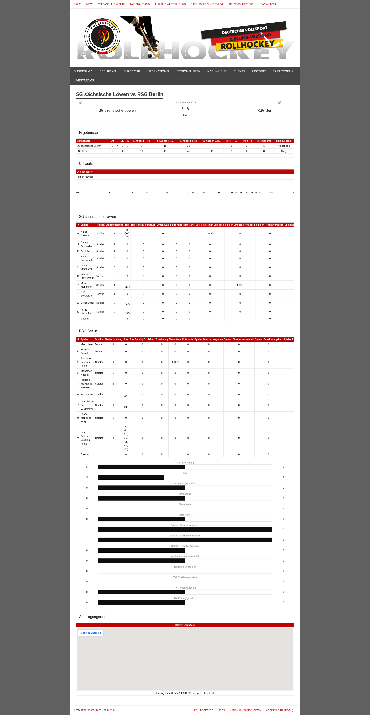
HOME (77, 4)
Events (239, 71)
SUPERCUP (132, 71)
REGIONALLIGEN (188, 71)
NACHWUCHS (217, 71)
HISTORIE (259, 71)
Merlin (111, 710)
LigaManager (267, 4)
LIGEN (221, 710)
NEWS (89, 4)
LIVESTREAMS (84, 80)
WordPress (94, 710)
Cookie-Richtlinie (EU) (279, 710)
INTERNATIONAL (158, 71)
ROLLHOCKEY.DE (203, 710)
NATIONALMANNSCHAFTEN (245, 710)
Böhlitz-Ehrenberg (185, 625)
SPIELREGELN (283, 71)
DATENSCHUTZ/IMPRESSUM (207, 4)
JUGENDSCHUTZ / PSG (241, 4)
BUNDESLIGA (83, 71)
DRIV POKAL (108, 71)
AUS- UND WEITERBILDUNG (170, 4)
